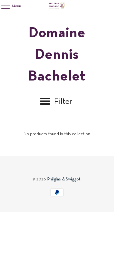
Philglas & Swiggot (64, 179)
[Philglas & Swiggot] (57, 5)
